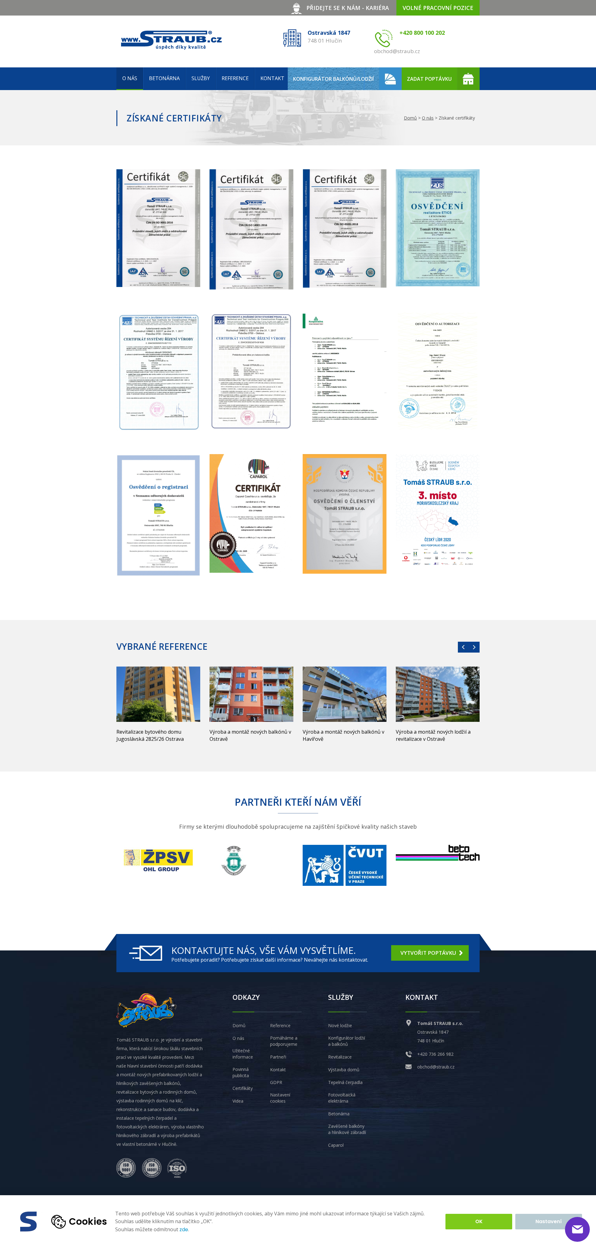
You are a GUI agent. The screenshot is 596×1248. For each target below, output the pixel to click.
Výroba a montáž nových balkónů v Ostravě (250, 735)
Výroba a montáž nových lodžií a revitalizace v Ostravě (433, 735)
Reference (235, 78)
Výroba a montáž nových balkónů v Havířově (343, 735)
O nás (129, 78)
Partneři (278, 1057)
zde (183, 1229)
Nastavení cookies (280, 1098)
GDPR (276, 1082)
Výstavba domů (343, 1070)
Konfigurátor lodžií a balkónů (346, 1041)
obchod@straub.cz (435, 1067)
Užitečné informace (243, 1054)
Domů (410, 118)
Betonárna (164, 78)
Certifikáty (243, 1088)
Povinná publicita (241, 1072)
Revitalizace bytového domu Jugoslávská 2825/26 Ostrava (150, 735)
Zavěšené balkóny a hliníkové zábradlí (347, 1129)
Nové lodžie (340, 1025)
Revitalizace (340, 1057)
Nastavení (548, 1221)
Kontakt (272, 78)
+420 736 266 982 (435, 1054)
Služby (201, 78)
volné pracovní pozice (438, 7)
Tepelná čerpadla (345, 1082)
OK (479, 1221)
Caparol (336, 1145)
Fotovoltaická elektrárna (341, 1098)
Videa (238, 1101)
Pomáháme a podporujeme (283, 1041)
